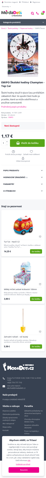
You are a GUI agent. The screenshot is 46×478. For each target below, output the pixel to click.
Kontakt (6, 430)
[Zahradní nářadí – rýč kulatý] (23, 328)
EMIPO (10, 117)
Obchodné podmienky (11, 414)
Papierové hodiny (26, 28)
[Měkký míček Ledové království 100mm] (23, 280)
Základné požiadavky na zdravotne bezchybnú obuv (33, 413)
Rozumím (24, 470)
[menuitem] (10, 2)
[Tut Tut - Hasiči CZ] (23, 233)
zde (29, 460)
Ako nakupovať (8, 423)
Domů (3, 28)
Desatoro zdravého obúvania (31, 426)
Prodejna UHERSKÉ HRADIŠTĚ (14, 399)
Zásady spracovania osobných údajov (10, 418)
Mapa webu (7, 427)
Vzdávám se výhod (23, 464)
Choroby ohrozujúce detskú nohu (32, 420)
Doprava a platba (9, 411)
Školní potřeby (13, 28)
